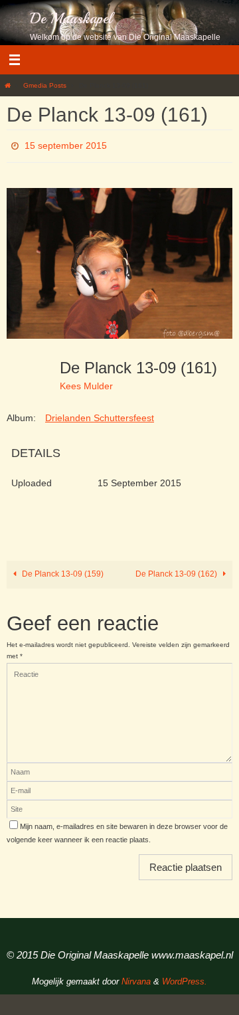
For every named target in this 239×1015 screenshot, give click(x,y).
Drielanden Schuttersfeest (99, 414)
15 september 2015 (66, 144)
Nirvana (136, 978)
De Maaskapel (71, 18)
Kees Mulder (86, 382)
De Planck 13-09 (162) (177, 570)
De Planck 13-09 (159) (62, 570)
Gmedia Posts (44, 85)
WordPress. (184, 978)
